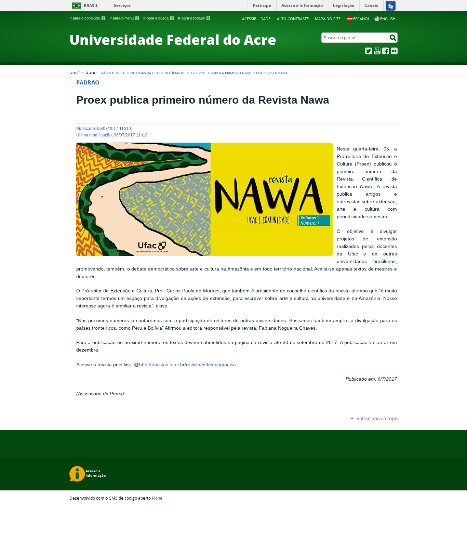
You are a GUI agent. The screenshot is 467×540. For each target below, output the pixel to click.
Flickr (394, 51)
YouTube (377, 51)
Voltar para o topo (377, 418)
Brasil (91, 6)
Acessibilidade (256, 18)
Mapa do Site (328, 18)
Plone (157, 498)
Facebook (385, 51)
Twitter (368, 51)
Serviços (122, 5)
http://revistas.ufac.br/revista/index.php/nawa (187, 364)
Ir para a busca (158, 18)
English (388, 18)
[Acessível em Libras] (390, 5)
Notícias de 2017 (179, 72)
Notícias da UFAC (145, 72)
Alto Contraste (293, 18)
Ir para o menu (123, 18)
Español (361, 18)
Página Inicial (113, 72)
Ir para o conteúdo (86, 18)
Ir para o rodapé (193, 18)
